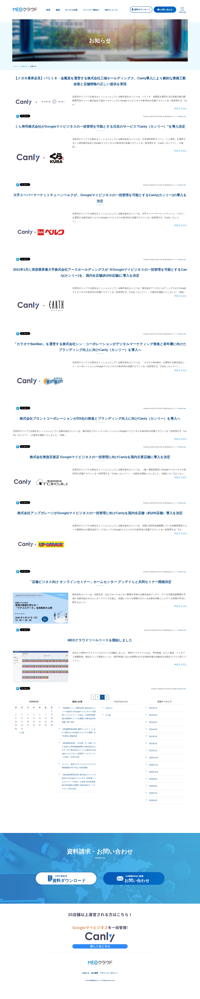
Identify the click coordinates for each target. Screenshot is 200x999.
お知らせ (109, 708)
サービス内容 (71, 10)
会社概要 (94, 973)
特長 (48, 10)
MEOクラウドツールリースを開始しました (100, 640)
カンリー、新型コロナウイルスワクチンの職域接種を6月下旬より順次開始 (79, 766)
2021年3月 (153, 736)
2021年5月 (153, 722)
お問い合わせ (166, 9)
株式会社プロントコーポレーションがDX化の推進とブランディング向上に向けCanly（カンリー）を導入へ (100, 418)
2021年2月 (153, 743)
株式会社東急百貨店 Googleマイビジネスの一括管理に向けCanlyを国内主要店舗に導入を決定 (100, 457)
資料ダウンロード (142, 9)
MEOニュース (111, 10)
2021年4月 (153, 729)
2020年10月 (153, 772)
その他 (108, 715)
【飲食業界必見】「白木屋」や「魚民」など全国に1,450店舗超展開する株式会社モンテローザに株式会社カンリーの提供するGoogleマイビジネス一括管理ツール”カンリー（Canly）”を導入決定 (79, 750)
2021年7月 (153, 708)
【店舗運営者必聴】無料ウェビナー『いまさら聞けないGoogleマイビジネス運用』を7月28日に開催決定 (79, 732)
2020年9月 (153, 779)
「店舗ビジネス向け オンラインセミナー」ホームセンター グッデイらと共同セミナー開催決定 (100, 582)
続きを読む (181, 108)
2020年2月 (153, 793)
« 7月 (21, 732)
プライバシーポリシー (109, 973)
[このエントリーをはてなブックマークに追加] (17, 116)
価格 (58, 10)
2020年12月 (153, 758)
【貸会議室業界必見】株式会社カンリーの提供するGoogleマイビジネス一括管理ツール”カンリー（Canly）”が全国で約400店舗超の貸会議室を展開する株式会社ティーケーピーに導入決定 (79, 782)
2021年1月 (153, 751)
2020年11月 (153, 765)
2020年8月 (153, 786)
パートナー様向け (91, 10)
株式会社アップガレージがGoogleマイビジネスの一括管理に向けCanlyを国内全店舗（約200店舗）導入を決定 (100, 513)
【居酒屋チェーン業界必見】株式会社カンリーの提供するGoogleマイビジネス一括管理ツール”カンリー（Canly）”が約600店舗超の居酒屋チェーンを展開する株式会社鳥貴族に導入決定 (79, 715)
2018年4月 (153, 800)
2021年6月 (153, 715)
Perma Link (182, 116)
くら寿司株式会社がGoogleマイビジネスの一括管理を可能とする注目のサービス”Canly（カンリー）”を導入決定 (100, 126)
